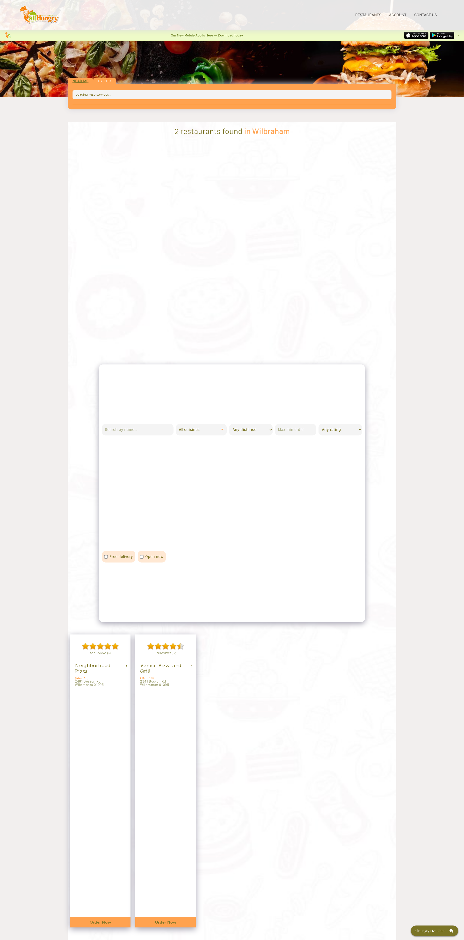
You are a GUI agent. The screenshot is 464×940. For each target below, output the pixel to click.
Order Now (100, 922)
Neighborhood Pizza (93, 668)
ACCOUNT (397, 15)
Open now (154, 556)
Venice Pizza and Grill (160, 668)
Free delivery (121, 556)
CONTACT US (425, 15)
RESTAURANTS (368, 15)
